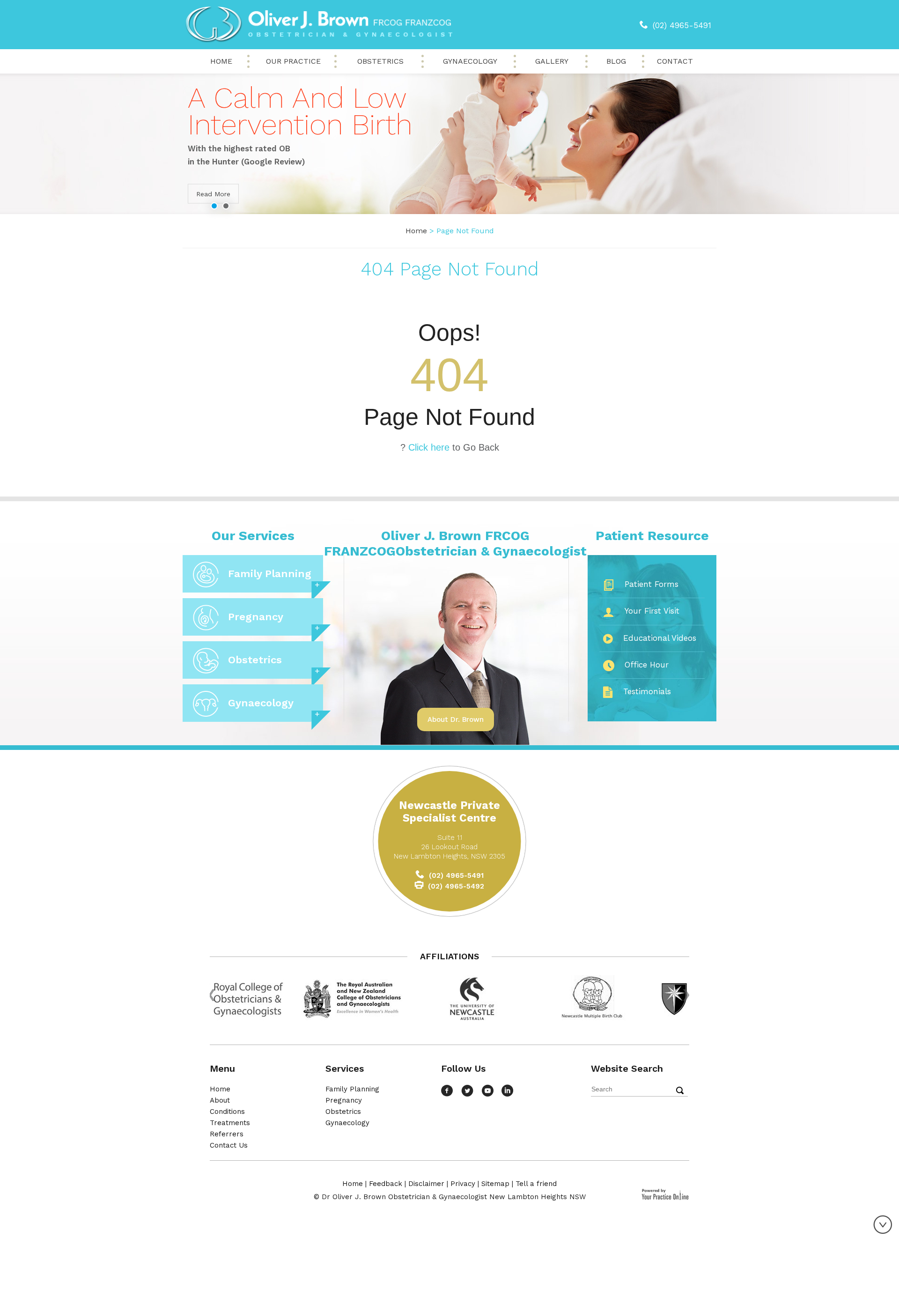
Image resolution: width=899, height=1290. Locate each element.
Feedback (385, 1183)
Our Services (253, 535)
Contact (675, 61)
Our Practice (293, 61)
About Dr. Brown (455, 719)
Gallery (551, 61)
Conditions (227, 1111)
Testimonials (647, 691)
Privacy (462, 1183)
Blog (616, 61)
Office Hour (647, 664)
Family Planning (269, 573)
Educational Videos (659, 638)
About (220, 1100)
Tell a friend (536, 1183)
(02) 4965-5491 (682, 25)
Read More (213, 194)
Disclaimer (426, 1183)
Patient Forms (651, 584)
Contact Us (229, 1145)
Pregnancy (255, 617)
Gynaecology (470, 61)
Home (221, 61)
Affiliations (449, 956)
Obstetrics (380, 61)
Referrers (226, 1134)
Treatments (230, 1123)
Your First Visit (652, 610)
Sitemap (495, 1183)
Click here (429, 447)
